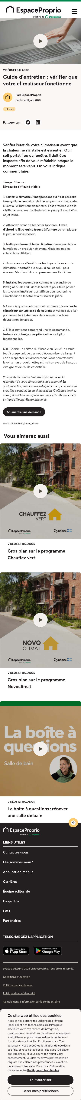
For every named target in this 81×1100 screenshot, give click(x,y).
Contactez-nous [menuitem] (15, 852)
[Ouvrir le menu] (74, 11)
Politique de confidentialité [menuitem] (19, 993)
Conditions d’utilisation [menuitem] (16, 977)
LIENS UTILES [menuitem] (14, 842)
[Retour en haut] (73, 822)
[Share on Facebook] (27, 122)
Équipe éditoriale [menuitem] (16, 891)
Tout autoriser (40, 1080)
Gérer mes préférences (40, 1091)
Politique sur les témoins (43, 1070)
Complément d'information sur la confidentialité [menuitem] (31, 1001)
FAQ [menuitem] (6, 911)
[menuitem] (23, 831)
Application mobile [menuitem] (18, 872)
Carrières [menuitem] (10, 881)
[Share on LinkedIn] (37, 122)
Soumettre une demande (24, 412)
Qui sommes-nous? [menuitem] (18, 862)
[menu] (35, 12)
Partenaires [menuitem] (12, 920)
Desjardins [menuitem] (11, 901)
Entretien (9, 109)
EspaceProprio (31, 95)
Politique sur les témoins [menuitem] (17, 985)
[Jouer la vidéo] (40, 41)
